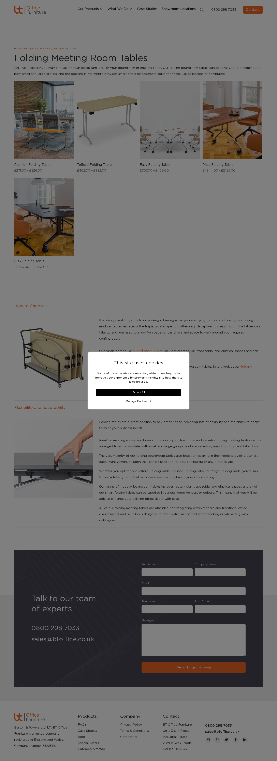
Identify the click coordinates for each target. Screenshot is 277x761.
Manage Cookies (136, 401)
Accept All (138, 392)
